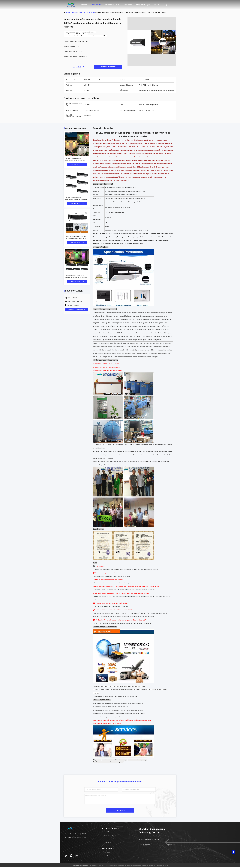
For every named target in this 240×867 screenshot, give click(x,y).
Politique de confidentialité (80, 865)
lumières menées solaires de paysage (114, 759)
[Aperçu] (71, 4)
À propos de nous (112, 5)
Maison (84, 5)
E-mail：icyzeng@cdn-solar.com (76, 837)
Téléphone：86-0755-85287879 (76, 834)
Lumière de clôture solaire (86, 12)
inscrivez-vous (171, 844)
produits (74, 12)
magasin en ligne (143, 5)
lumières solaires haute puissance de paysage (108, 762)
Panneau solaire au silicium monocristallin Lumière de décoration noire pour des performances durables (76, 199)
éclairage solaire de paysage (137, 759)
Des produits (96, 5)
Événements (127, 5)
